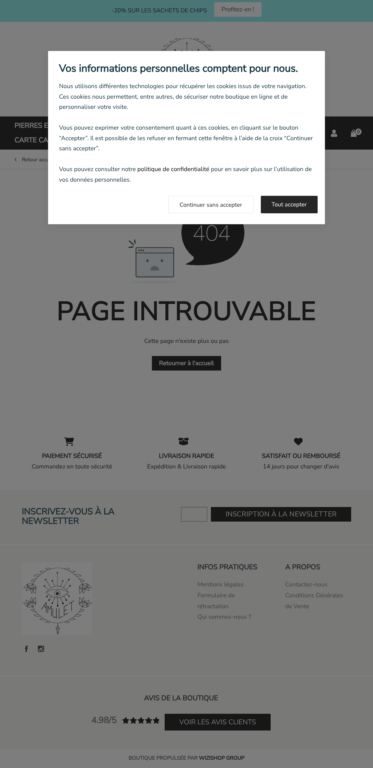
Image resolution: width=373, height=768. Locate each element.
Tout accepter (289, 205)
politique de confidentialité (173, 169)
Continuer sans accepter (211, 205)
